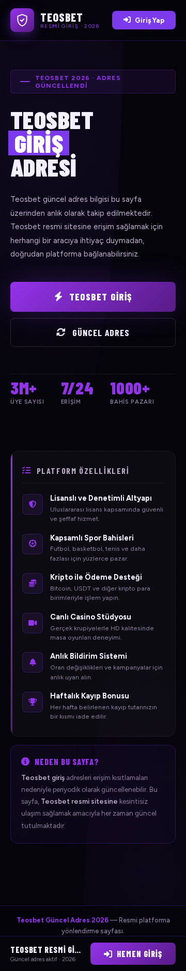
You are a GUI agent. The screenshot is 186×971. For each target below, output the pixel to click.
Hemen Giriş (139, 954)
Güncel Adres (101, 332)
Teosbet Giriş (100, 297)
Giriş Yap (149, 20)
